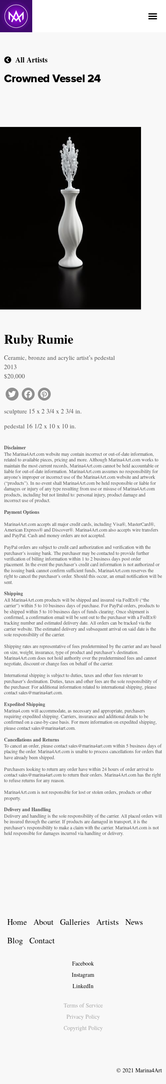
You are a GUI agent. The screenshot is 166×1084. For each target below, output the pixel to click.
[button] (152, 16)
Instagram (83, 974)
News (134, 921)
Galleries (75, 921)
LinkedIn (83, 986)
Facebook (83, 963)
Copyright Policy (83, 1028)
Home (17, 921)
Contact (42, 940)
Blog (15, 940)
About (43, 921)
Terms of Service (83, 1005)
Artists (107, 921)
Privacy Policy (83, 1016)
